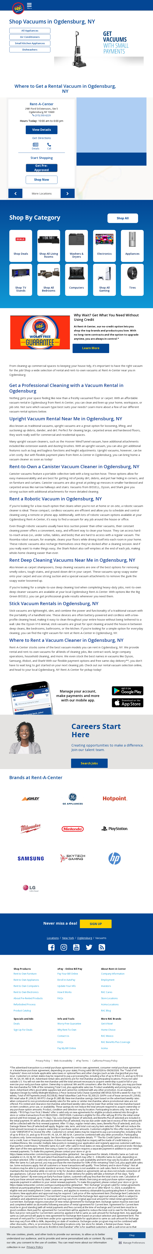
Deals (17, 1023)
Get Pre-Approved (41, 168)
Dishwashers (29, 49)
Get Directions (41, 138)
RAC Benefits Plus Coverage (115, 1042)
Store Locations (109, 998)
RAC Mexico (107, 1036)
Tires (132, 287)
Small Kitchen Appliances (30, 43)
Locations (53, 938)
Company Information (112, 973)
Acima (104, 1048)
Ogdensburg (84, 938)
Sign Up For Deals (23, 1029)
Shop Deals (21, 253)
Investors (106, 986)
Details (35, 148)
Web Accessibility (63, 1060)
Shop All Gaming (104, 289)
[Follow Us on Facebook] (51, 951)
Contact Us (63, 1036)
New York (68, 938)
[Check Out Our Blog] (102, 951)
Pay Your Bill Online (67, 973)
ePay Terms (82, 1060)
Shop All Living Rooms (48, 255)
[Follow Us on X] (89, 951)
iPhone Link (127, 704)
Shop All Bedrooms (48, 289)
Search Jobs (89, 763)
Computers (76, 287)
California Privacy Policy (104, 1060)
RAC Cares (106, 992)
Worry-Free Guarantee (69, 1023)
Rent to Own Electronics (26, 992)
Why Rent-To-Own (66, 1029)
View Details (41, 130)
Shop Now (41, 180)
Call (49, 148)
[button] (132, 1243)
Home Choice (108, 1029)
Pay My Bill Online (66, 1048)
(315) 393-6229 (43, 115)
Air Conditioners (30, 37)
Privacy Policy (34, 1247)
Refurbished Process (24, 1004)
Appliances (132, 253)
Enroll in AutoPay (66, 979)
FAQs (60, 998)
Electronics (104, 253)
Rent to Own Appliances (26, 979)
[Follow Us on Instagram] (64, 951)
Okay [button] (132, 1235)
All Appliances (29, 30)
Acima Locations (109, 1004)
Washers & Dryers (76, 255)
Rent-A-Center (41, 104)
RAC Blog (106, 1010)
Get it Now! (107, 1023)
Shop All (123, 218)
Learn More (90, 348)
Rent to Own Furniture (25, 973)
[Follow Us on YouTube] (76, 951)
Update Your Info (66, 986)
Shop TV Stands (20, 289)
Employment (107, 979)
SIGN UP (96, 924)
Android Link (127, 692)
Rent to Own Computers (26, 986)
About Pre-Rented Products (28, 998)
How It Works (64, 992)
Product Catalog (22, 1010)
